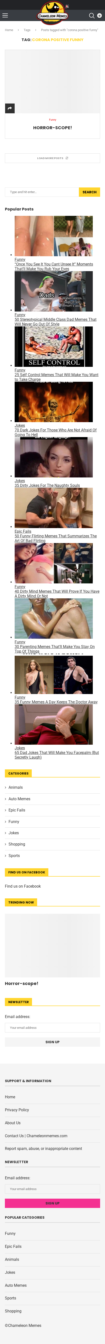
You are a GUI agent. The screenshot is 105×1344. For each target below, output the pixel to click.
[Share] (10, 108)
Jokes (14, 833)
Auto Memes (19, 799)
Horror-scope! (52, 128)
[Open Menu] (5, 15)
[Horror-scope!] (52, 81)
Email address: (17, 1016)
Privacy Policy (17, 1110)
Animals (16, 787)
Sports (14, 855)
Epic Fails (17, 810)
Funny (14, 821)
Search (89, 192)
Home (9, 30)
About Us (13, 1123)
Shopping (17, 844)
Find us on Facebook (23, 886)
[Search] (91, 16)
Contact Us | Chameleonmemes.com (36, 1136)
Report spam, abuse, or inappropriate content (43, 1148)
